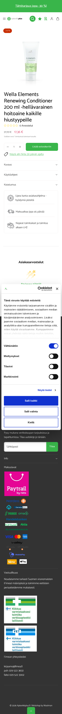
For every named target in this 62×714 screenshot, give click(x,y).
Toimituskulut (18, 136)
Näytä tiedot (45, 390)
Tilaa (52, 446)
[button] (4, 19)
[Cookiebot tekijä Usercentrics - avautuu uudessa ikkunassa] (39, 289)
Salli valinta (31, 411)
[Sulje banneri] (57, 289)
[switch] (53, 356)
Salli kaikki (31, 400)
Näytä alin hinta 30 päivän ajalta (27, 154)
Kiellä (31, 422)
